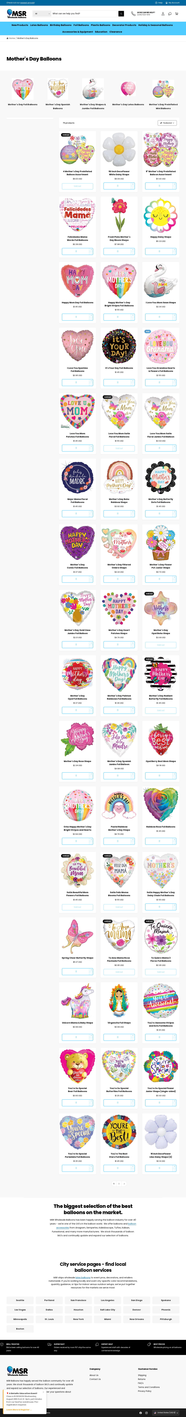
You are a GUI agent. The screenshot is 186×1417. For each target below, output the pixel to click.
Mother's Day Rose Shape (77, 761)
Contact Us (95, 1379)
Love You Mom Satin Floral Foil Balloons (119, 435)
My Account (174, 2)
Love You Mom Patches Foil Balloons (77, 435)
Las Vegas (20, 1309)
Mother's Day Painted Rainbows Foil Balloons (119, 697)
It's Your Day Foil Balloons (119, 368)
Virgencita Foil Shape (119, 1022)
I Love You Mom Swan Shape (161, 302)
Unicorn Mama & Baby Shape (77, 1022)
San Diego (136, 1300)
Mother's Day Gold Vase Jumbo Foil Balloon (77, 632)
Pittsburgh (166, 1319)
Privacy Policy (144, 1391)
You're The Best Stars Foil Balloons (119, 1155)
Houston (78, 1309)
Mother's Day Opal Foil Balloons (77, 697)
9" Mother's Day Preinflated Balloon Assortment (161, 173)
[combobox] (88, 13)
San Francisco (78, 1300)
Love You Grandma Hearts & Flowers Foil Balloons (161, 370)
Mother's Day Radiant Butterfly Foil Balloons (161, 697)
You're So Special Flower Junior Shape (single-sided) (161, 1090)
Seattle (20, 1300)
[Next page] (124, 1183)
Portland (49, 1300)
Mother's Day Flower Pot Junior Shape (161, 566)
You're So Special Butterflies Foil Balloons (119, 1090)
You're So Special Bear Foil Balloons (77, 1090)
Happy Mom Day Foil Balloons (77, 302)
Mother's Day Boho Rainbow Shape (119, 501)
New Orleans (137, 1319)
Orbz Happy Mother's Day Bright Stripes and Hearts (77, 828)
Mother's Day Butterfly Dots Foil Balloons (161, 501)
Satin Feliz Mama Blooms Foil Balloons (119, 894)
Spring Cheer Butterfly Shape (77, 958)
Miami (107, 1319)
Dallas (49, 1309)
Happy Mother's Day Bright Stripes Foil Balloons (119, 304)
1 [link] (113, 1184)
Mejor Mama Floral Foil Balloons (77, 501)
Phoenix (165, 1309)
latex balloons (83, 1277)
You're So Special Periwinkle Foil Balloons (77, 1155)
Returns (141, 1379)
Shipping (142, 1375)
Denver (137, 1309)
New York (78, 1319)
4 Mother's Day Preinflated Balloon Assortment (77, 173)
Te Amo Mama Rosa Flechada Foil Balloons (119, 959)
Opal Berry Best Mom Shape (161, 761)
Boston (20, 1328)
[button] (176, 13)
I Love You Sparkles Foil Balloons (77, 370)
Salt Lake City (107, 1309)
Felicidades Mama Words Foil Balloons (77, 238)
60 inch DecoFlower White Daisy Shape (119, 173)
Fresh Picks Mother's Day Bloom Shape (119, 238)
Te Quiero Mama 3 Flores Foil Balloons (160, 959)
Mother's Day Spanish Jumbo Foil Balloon (119, 763)
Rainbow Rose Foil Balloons (160, 826)
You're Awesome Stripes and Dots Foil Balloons (161, 1024)
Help (160, 2)
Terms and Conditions (149, 1387)
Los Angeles (107, 1300)
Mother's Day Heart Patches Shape (119, 632)
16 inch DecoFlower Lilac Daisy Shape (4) (161, 1155)
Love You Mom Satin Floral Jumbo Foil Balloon (160, 435)
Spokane (166, 1300)
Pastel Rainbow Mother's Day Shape (119, 828)
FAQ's (140, 1383)
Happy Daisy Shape (160, 237)
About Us (94, 1375)
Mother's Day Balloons (27, 38)
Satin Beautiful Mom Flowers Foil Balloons (77, 894)
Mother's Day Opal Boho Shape (161, 632)
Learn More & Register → (19, 1409)
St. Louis (49, 1319)
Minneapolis (20, 1319)
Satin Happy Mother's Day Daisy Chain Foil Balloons (161, 894)
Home (12, 38)
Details (45, 2)
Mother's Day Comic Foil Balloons (77, 566)
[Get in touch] (169, 13)
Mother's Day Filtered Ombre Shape (119, 566)
